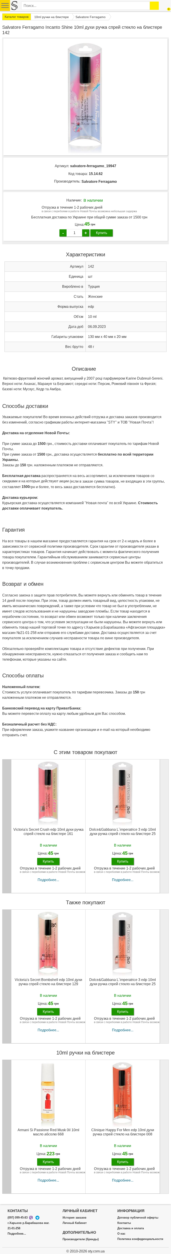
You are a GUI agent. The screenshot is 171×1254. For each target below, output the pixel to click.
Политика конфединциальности (140, 1239)
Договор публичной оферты (137, 1217)
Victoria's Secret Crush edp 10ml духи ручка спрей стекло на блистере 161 (48, 832)
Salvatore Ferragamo (99, 181)
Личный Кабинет (75, 1223)
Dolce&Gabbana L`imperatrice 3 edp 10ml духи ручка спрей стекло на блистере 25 (122, 832)
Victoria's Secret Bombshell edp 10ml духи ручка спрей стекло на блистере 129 (48, 982)
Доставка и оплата (130, 1228)
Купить (101, 233)
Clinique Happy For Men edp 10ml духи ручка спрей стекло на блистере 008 (122, 1132)
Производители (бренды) (81, 1239)
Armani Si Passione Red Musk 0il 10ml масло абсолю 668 (48, 1132)
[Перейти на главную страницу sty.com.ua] (14, 5)
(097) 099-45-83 (18, 1217)
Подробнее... (48, 880)
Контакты (124, 1223)
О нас (121, 1233)
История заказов (74, 1217)
